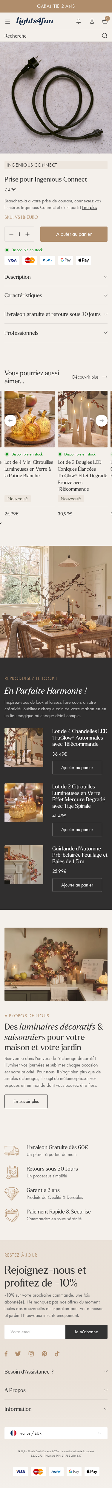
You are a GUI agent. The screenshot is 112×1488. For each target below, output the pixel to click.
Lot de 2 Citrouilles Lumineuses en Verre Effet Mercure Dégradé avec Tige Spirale (78, 796)
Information (18, 1408)
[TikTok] (57, 1354)
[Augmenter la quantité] (29, 234)
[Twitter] (18, 1353)
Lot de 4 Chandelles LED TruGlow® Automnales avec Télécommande (80, 737)
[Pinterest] (44, 1354)
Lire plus (89, 207)
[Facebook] (5, 1354)
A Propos (15, 1390)
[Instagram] (31, 1354)
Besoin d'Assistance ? (28, 1371)
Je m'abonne (86, 1331)
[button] (79, 21)
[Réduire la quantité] (9, 234)
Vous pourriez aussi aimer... (31, 377)
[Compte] (92, 21)
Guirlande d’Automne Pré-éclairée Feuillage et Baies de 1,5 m (80, 855)
